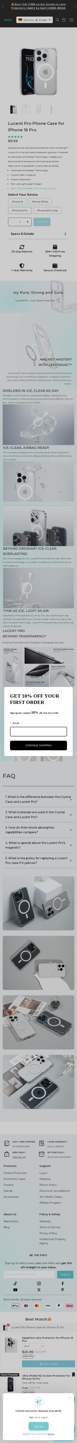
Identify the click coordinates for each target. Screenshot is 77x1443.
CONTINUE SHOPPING (38, 745)
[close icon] (68, 691)
